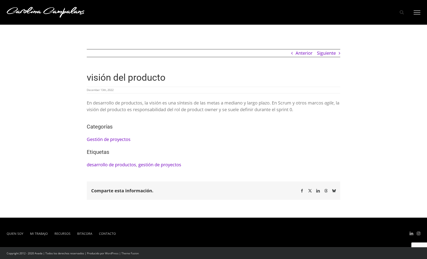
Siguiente (326, 53)
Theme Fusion (130, 253)
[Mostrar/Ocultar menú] (417, 12)
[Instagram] (418, 233)
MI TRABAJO (39, 233)
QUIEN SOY (15, 233)
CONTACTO (107, 233)
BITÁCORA (84, 233)
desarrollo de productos (111, 165)
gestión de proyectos (159, 165)
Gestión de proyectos (109, 139)
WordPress (112, 253)
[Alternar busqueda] (402, 12)
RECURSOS (62, 233)
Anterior (304, 53)
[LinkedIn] (411, 233)
